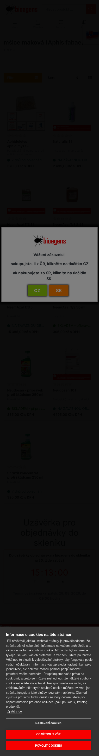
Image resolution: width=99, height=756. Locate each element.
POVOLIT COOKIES (48, 745)
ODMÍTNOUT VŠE (48, 734)
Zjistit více (14, 711)
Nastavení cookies (48, 723)
